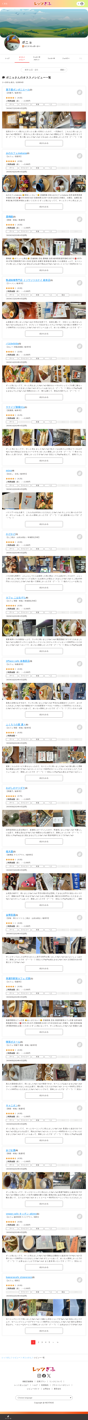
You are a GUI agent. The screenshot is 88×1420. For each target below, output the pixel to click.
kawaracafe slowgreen (19, 1277)
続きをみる (44, 143)
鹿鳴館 (9, 216)
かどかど (10, 534)
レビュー (16, 1358)
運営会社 (57, 1389)
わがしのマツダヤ (15, 788)
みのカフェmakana (16, 153)
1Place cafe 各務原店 (18, 661)
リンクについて (55, 1381)
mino (9, 470)
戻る (6, 4)
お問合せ (46, 1389)
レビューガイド (33, 1389)
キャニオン (12, 1105)
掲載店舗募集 (27, 1381)
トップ (7, 58)
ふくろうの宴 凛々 (16, 724)
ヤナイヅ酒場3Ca (15, 407)
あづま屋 (10, 1150)
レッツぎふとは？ (21, 1385)
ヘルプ (35, 1385)
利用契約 (44, 1385)
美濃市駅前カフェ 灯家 (18, 978)
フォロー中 (51, 58)
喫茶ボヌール (13, 1042)
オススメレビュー (22, 58)
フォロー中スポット (36, 58)
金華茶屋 (10, 915)
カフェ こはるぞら (16, 597)
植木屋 (9, 851)
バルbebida (12, 343)
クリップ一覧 (8, 1418)
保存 (79, 92)
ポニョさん (27, 1358)
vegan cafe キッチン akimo (21, 1213)
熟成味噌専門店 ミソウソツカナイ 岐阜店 (28, 280)
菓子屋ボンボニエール (18, 89)
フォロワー (66, 58)
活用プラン (41, 1381)
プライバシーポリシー (61, 1385)
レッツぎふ (6, 1358)
